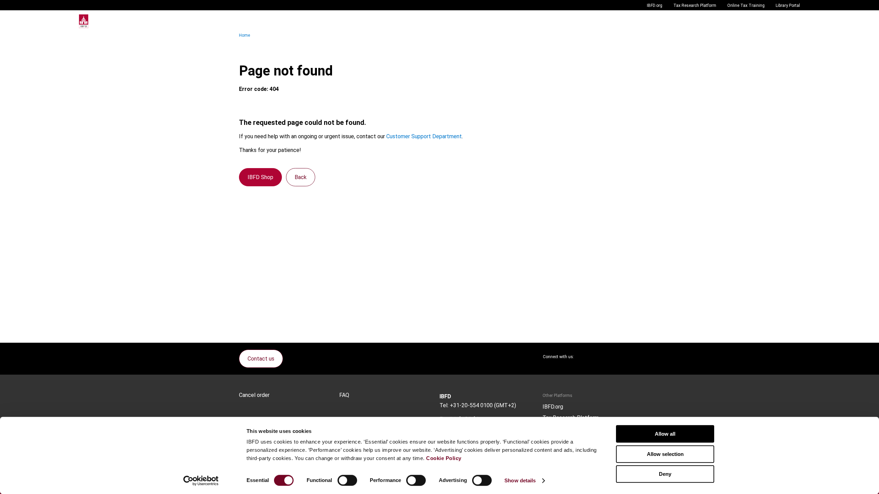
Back (301, 177)
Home (244, 35)
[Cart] (779, 21)
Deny (665, 474)
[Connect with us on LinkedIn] (601, 356)
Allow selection (665, 454)
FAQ (344, 395)
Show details (520, 480)
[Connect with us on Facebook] (634, 356)
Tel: (444, 405)
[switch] (347, 480)
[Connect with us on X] (585, 356)
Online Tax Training (746, 5)
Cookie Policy (443, 458)
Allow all (665, 434)
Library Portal (788, 5)
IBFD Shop (260, 177)
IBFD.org (654, 5)
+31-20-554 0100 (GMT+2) (483, 405)
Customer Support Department (424, 136)
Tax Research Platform (694, 5)
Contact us (261, 358)
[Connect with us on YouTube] (618, 356)
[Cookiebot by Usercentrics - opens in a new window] (201, 480)
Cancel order (254, 395)
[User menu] (793, 21)
